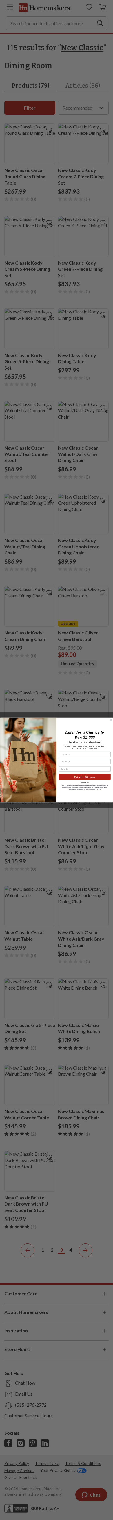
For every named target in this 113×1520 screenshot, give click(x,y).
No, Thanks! (85, 782)
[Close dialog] (111, 720)
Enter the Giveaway (84, 776)
